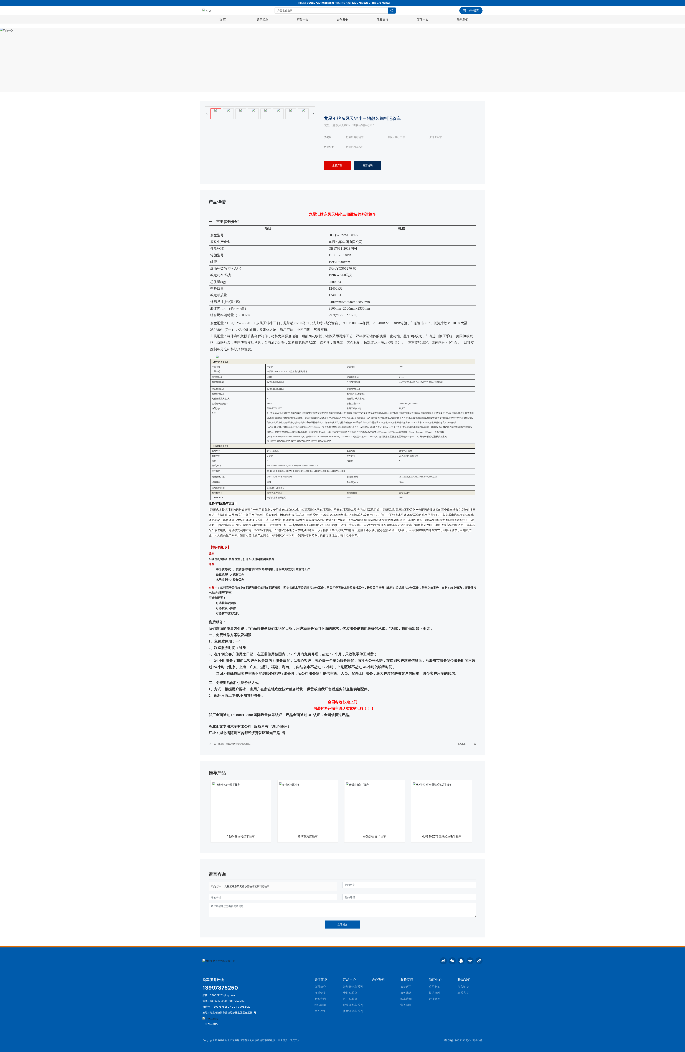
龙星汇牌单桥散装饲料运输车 (234, 743)
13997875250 (361, 2)
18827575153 (381, 2)
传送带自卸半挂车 (374, 836)
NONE (462, 743)
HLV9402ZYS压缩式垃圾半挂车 (441, 836)
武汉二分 (295, 1040)
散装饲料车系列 (355, 146)
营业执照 (478, 1040)
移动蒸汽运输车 (308, 836)
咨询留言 (473, 10)
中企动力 (283, 1040)
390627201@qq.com (320, 2)
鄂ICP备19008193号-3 (457, 1040)
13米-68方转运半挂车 (241, 836)
